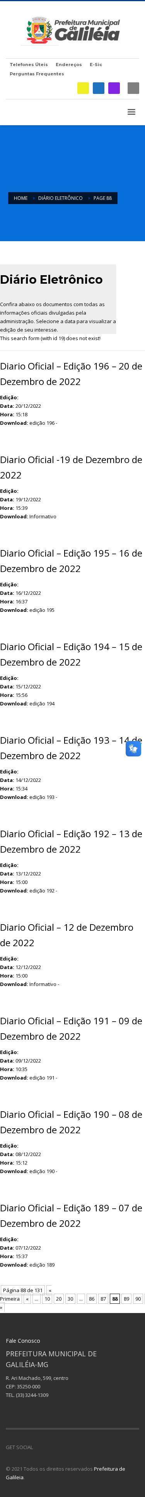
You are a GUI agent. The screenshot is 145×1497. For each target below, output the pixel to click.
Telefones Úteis (29, 64)
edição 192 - (43, 890)
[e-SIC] (83, 88)
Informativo (42, 516)
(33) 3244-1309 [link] (32, 1394)
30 (70, 1298)
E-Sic (96, 64)
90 (138, 1298)
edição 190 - (43, 1171)
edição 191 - (43, 1077)
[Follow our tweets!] (50, 1447)
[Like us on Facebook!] (38, 1447)
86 (91, 1298)
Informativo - (44, 984)
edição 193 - (43, 797)
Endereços (69, 64)
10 (47, 1298)
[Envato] (73, 1447)
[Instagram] (114, 88)
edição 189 (42, 1264)
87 (103, 1298)
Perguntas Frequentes (37, 74)
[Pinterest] (62, 1447)
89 (126, 1298)
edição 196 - (43, 422)
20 (58, 1298)
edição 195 (42, 609)
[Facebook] (98, 88)
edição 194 (42, 703)
